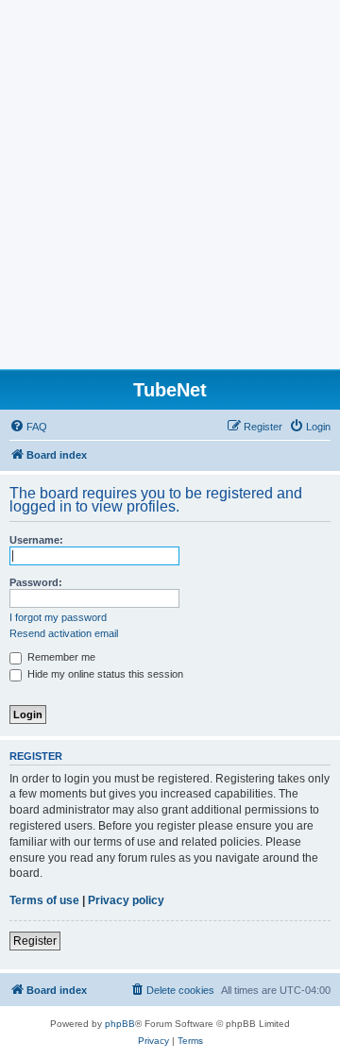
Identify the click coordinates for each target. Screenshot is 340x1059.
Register (35, 941)
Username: (36, 540)
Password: (35, 582)
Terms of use (44, 900)
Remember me (60, 657)
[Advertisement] (170, 190)
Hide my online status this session (104, 674)
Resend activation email (63, 633)
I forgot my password (58, 617)
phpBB (120, 1023)
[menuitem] (28, 426)
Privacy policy (126, 900)
